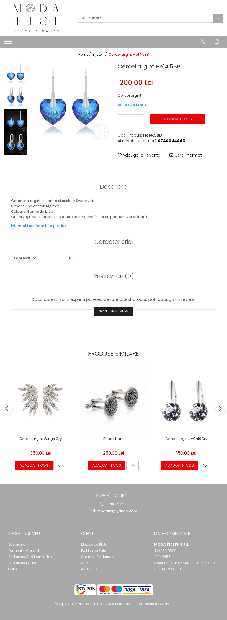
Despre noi (17, 544)
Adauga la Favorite (141, 155)
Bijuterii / (100, 54)
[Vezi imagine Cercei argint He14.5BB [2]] (15, 120)
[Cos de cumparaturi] (217, 41)
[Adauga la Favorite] (59, 465)
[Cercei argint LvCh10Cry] (186, 400)
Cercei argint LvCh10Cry (186, 439)
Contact (15, 569)
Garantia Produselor (97, 556)
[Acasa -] (36, 18)
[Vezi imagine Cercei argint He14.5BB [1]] (15, 96)
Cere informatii (188, 155)
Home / (85, 54)
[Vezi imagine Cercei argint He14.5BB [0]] (15, 73)
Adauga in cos (177, 119)
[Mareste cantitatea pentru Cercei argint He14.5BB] (140, 118)
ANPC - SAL (90, 569)
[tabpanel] (69, 101)
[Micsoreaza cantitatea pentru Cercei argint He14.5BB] (122, 118)
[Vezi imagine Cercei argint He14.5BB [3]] (15, 143)
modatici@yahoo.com (116, 511)
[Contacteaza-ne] (203, 41)
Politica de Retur (94, 550)
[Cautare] (218, 18)
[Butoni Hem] (113, 400)
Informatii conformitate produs (38, 225)
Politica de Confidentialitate (30, 556)
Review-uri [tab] (114, 276)
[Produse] (9, 43)
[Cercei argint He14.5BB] (69, 101)
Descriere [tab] (113, 187)
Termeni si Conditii (23, 550)
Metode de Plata (94, 544)
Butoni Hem (113, 439)
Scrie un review (113, 311)
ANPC (85, 562)
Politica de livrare (22, 562)
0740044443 (117, 503)
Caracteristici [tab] (113, 242)
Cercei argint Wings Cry (40, 439)
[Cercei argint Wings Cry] (40, 400)
